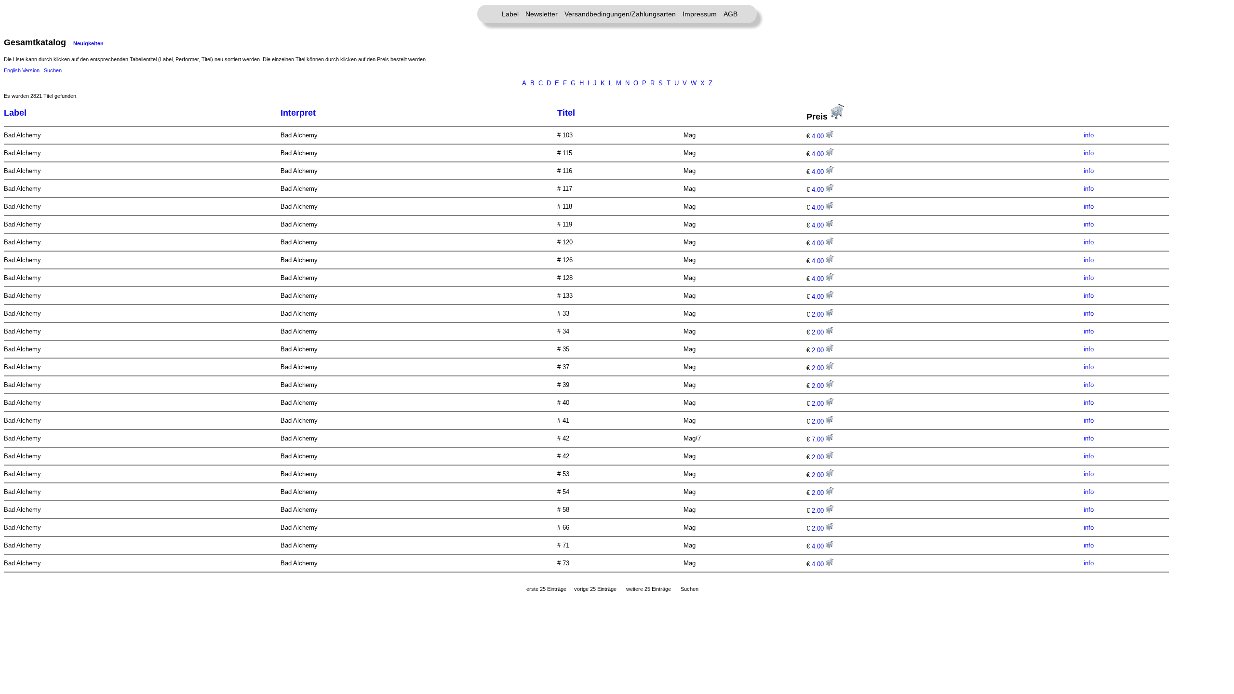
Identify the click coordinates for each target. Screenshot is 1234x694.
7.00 (819, 439)
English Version (22, 70)
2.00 (819, 314)
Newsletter (541, 14)
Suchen (53, 70)
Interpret (298, 113)
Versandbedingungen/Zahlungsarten (620, 14)
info (1089, 135)
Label (510, 14)
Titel (566, 113)
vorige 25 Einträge (595, 589)
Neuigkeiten (88, 43)
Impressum (700, 14)
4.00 (819, 136)
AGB (731, 14)
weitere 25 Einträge (648, 589)
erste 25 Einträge (546, 589)
